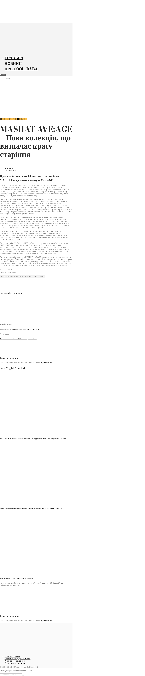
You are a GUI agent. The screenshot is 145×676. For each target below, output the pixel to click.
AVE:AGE (4, 276)
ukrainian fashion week (34, 276)
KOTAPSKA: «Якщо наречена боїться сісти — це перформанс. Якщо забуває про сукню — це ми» (33, 438)
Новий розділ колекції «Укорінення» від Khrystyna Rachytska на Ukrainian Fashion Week (32, 508)
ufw (22, 276)
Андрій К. (9, 168)
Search (3, 75)
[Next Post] (36, 112)
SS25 (18, 276)
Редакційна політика (15, 663)
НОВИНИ (13, 63)
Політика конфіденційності (17, 659)
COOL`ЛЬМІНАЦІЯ (9, 119)
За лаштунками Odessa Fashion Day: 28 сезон (16, 578)
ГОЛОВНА (14, 58)
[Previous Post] (36, 100)
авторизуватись (45, 363)
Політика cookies (12, 657)
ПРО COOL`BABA (21, 69)
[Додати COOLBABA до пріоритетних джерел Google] (38, 611)
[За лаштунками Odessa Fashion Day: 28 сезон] (28, 574)
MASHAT (12, 276)
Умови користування (15, 661)
